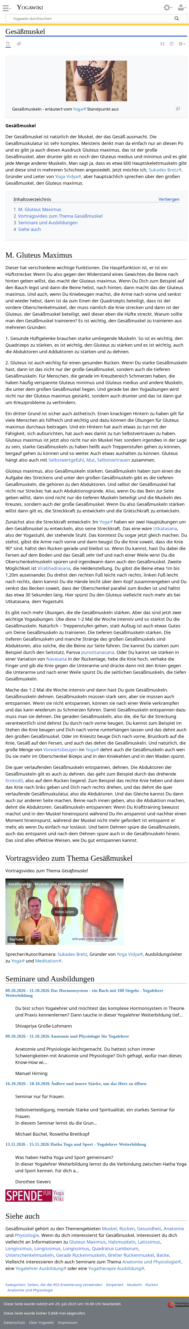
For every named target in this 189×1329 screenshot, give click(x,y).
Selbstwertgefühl (66, 460)
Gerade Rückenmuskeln (81, 1255)
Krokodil (14, 780)
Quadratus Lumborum (115, 1248)
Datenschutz (14, 1322)
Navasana (56, 659)
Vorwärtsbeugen (60, 749)
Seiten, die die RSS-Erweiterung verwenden (65, 1284)
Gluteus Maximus (87, 1242)
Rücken (127, 1228)
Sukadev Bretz (163, 170)
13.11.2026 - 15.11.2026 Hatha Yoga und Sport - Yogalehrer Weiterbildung (75, 1144)
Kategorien (15, 1284)
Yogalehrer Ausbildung (39, 1268)
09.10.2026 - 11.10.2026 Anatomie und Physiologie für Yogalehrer (67, 1036)
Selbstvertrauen (113, 460)
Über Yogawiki (41, 1322)
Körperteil (114, 1284)
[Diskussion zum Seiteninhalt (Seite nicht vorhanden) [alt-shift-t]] (19, 44)
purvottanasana (97, 652)
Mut (90, 460)
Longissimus (18, 1248)
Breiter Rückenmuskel (131, 1255)
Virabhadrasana (54, 568)
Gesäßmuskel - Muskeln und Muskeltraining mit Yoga (54, 884)
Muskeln (134, 1284)
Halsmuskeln (121, 1242)
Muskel (109, 1228)
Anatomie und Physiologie (149, 1262)
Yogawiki (30, 7)
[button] (64, 911)
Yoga (78, 109)
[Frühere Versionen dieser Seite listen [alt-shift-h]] (171, 44)
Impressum (68, 1322)
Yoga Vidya (66, 176)
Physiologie (27, 1235)
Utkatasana (165, 528)
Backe (163, 1255)
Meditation (46, 961)
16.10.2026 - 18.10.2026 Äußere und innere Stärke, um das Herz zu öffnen (75, 1083)
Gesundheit (149, 1228)
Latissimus (149, 1242)
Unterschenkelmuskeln (29, 1255)
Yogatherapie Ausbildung (114, 1268)
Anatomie (174, 1228)
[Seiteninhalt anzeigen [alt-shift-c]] (8, 44)
